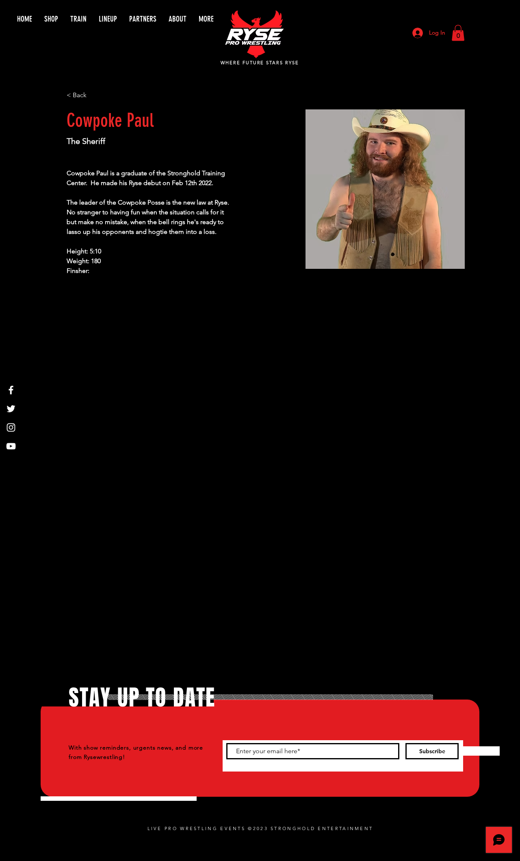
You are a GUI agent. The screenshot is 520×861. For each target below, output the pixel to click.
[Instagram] (11, 427)
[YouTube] (11, 446)
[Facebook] (11, 390)
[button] (458, 33)
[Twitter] (11, 408)
